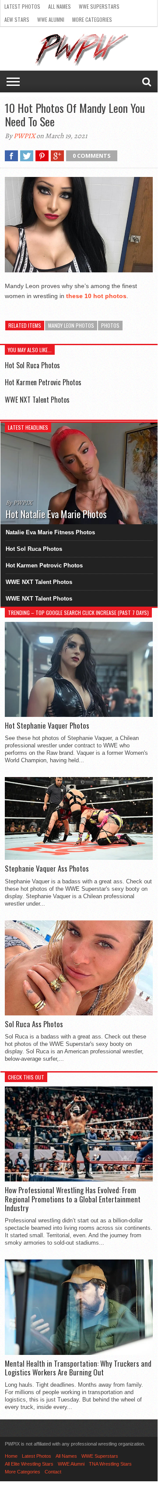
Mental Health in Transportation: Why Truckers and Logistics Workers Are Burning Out (78, 1368)
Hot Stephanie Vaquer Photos (47, 725)
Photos (110, 325)
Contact (53, 1471)
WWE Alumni (50, 19)
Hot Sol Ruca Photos (32, 365)
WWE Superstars (99, 6)
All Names (59, 6)
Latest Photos (22, 6)
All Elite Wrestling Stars (29, 1463)
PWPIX (24, 136)
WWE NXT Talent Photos (37, 399)
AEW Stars (16, 19)
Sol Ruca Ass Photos (34, 1024)
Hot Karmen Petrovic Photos (43, 382)
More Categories (92, 19)
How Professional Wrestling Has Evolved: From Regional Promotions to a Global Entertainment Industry (72, 1199)
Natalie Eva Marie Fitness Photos (50, 532)
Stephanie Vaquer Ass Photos (47, 868)
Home (11, 1456)
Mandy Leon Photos (71, 325)
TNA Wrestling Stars (110, 1463)
